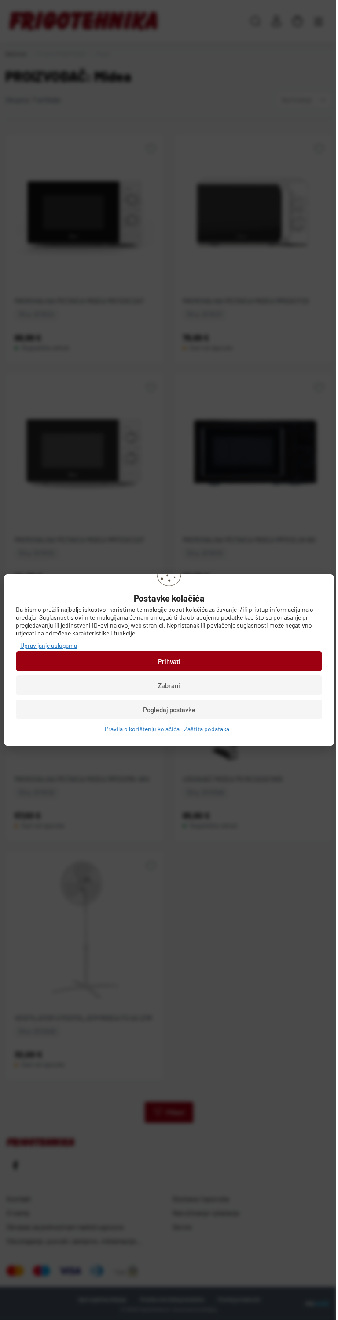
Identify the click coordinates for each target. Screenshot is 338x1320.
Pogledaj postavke (169, 710)
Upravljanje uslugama (48, 645)
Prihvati (169, 661)
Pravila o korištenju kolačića (142, 728)
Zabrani (169, 685)
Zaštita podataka (206, 728)
